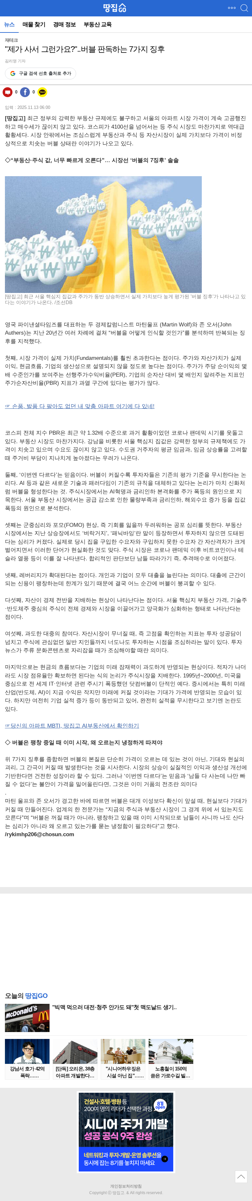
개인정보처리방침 (126, 1186)
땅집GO (114, 7)
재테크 (11, 40)
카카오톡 (42, 92)
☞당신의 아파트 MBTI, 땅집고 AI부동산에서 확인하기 (72, 726)
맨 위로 (241, 1176)
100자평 (7, 92)
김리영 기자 (15, 61)
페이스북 (25, 92)
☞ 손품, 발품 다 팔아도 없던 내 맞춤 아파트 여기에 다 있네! (80, 406)
